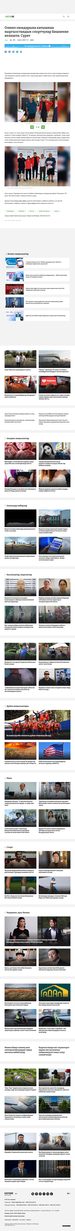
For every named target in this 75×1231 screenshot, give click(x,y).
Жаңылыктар (8, 1219)
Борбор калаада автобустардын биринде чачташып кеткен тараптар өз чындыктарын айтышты (54, 599)
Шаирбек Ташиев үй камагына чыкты (19, 1152)
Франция (21, 211)
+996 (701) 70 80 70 (55, 1205)
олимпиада (10, 211)
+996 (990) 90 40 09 (21, 1205)
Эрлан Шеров (31, 203)
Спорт (6, 40)
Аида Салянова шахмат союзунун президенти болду (51, 871)
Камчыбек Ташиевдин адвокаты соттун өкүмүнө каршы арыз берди (19, 1180)
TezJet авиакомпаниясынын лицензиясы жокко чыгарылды (20, 557)
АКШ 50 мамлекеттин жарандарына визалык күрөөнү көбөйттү (52, 762)
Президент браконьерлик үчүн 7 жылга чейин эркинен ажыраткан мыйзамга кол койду (54, 422)
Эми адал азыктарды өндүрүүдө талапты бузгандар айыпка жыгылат (54, 1004)
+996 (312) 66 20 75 (30, 1202)
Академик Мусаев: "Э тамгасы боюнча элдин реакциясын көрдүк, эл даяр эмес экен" (19, 803)
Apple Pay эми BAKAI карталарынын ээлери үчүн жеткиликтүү (46, 315)
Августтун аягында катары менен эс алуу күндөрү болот (20, 415)
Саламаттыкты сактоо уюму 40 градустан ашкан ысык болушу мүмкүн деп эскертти (20, 762)
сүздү (34, 196)
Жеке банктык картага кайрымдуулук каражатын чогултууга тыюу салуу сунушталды (19, 1117)
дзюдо (57, 211)
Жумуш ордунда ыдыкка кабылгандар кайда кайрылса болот (53, 490)
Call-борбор (22, 1219)
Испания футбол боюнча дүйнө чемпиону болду (28, 735)
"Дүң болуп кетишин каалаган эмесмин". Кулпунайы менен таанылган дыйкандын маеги (54, 803)
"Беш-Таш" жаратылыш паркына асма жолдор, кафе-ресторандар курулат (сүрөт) (20, 1089)
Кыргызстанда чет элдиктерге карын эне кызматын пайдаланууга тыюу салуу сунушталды (54, 1051)
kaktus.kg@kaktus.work (18, 1202)
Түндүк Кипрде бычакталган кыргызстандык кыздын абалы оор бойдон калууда (52, 463)
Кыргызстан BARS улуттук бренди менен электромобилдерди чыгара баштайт (54, 415)
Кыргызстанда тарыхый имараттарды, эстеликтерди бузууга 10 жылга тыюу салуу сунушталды (53, 530)
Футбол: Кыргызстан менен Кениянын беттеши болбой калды (19, 897)
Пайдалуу (28, 1219)
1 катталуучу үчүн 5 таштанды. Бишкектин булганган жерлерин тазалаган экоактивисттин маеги (17, 830)
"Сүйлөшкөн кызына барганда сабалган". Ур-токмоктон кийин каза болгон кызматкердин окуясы (20, 689)
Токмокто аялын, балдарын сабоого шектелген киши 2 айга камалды (52, 626)
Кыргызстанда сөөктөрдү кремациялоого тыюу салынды (20, 530)
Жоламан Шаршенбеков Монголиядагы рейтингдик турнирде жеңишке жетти (19, 871)
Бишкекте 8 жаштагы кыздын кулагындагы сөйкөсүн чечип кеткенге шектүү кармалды (19, 599)
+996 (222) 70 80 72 (44, 1205)
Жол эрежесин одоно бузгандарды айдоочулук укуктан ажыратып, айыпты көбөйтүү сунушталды (54, 1090)
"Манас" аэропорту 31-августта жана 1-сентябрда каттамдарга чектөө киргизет (54, 370)
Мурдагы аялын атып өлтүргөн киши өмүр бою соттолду (54, 688)
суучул (32, 211)
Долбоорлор (15, 1219)
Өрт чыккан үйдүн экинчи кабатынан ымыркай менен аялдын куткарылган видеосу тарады (19, 627)
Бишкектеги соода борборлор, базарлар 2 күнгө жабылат (20, 396)
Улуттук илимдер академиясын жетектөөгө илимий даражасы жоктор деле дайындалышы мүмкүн (53, 1117)
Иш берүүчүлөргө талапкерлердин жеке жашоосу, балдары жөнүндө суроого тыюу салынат (54, 1154)
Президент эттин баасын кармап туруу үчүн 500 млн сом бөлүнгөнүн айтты (19, 462)
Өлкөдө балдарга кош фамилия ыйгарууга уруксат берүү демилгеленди (20, 490)
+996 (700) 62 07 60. (45, 215)
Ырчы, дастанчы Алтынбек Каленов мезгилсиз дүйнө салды (18, 969)
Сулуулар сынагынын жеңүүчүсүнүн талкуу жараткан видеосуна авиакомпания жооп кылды (31, 941)
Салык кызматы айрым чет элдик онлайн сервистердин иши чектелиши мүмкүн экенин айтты (54, 397)
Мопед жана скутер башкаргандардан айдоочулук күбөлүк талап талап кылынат (20, 1029)
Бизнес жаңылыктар (18, 254)
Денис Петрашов (44, 211)
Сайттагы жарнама (10, 1199)
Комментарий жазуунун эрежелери (14, 1216)
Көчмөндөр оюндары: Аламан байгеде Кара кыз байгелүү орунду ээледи (53, 897)
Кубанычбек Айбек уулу (22, 201)
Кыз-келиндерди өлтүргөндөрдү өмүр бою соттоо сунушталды (54, 1180)
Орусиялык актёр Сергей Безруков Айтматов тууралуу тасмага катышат (52, 969)
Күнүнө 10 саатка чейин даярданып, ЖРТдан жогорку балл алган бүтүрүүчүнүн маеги (52, 830)
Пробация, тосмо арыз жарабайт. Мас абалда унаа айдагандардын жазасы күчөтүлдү (52, 1030)
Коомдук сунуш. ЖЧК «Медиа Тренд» (15, 1213)
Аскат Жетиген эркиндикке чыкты (18, 370)
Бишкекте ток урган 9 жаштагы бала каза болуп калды (20, 663)
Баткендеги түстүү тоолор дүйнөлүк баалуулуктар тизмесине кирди (18, 1004)
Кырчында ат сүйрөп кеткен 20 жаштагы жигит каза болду (54, 663)
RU (68, 1193)
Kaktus (32, 40)
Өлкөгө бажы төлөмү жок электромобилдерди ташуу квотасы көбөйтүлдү (18, 1050)
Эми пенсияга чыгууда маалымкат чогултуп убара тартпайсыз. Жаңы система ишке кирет (52, 558)
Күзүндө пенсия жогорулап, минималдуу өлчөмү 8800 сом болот (20, 421)
